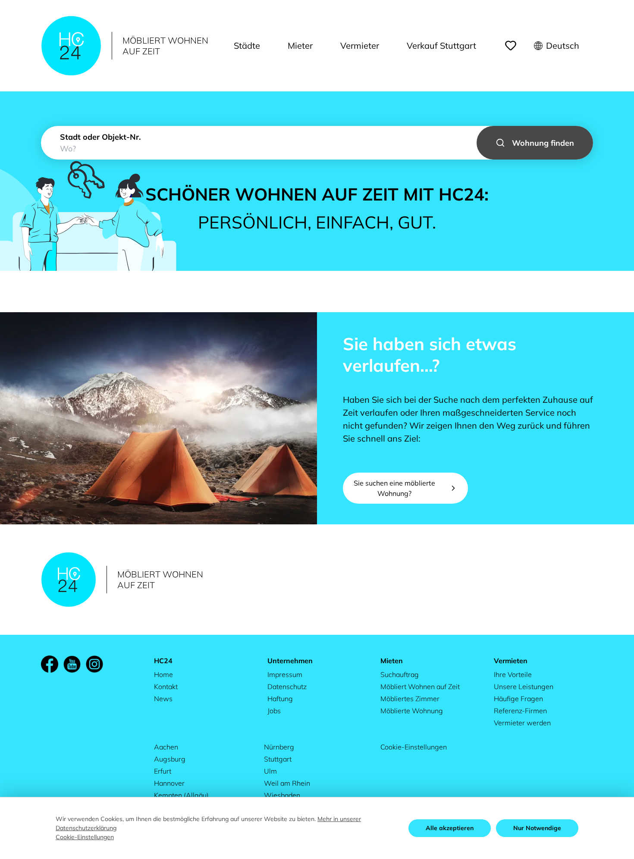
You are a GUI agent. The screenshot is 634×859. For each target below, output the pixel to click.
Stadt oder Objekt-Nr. (100, 137)
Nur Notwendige (537, 828)
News (163, 698)
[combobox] (317, 142)
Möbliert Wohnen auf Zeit (420, 686)
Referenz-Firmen (520, 710)
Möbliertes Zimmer (409, 698)
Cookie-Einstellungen (413, 747)
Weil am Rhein (287, 783)
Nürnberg (279, 747)
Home (163, 674)
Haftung (280, 698)
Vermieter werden (522, 722)
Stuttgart (278, 759)
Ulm (270, 771)
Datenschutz (287, 686)
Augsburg (169, 759)
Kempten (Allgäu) (181, 795)
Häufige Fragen (518, 698)
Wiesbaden (282, 795)
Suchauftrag (399, 674)
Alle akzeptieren (450, 828)
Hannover (169, 783)
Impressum (284, 674)
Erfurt (162, 771)
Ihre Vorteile (513, 674)
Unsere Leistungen (523, 686)
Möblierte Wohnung (411, 710)
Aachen (166, 747)
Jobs (274, 710)
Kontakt (166, 686)
